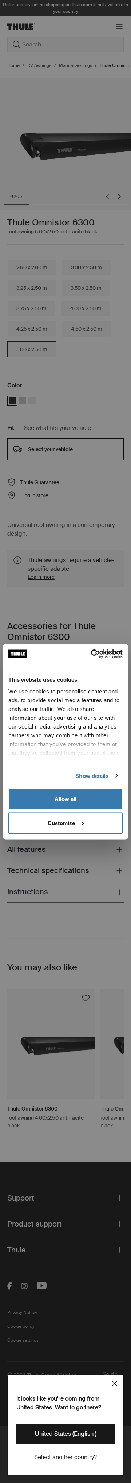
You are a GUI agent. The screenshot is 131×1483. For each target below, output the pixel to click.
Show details (91, 775)
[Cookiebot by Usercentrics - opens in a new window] (92, 654)
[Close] (114, 1383)
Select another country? (65, 1457)
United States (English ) (65, 1434)
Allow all (65, 799)
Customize (61, 823)
